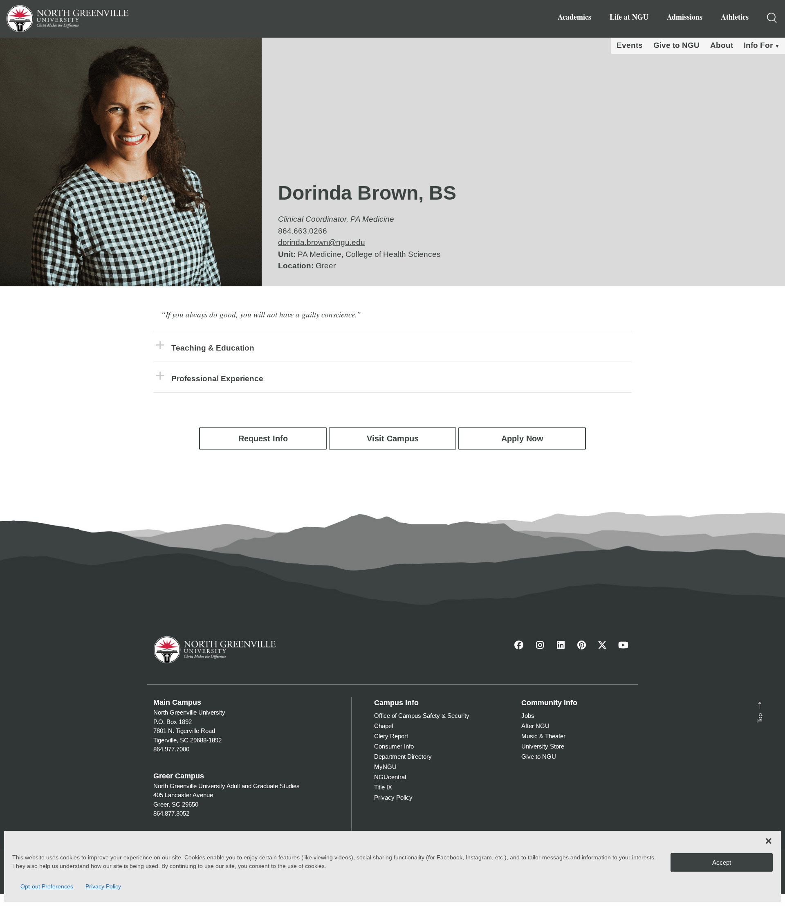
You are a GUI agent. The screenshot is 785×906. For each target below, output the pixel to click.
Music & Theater (543, 736)
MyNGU (385, 767)
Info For (758, 45)
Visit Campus (393, 438)
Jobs (527, 716)
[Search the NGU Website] (772, 19)
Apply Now (522, 438)
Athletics (735, 16)
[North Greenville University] (67, 17)
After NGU (535, 726)
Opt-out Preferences (46, 886)
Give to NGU (676, 45)
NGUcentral (390, 777)
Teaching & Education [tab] (212, 348)
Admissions (684, 16)
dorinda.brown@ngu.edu (321, 242)
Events (630, 45)
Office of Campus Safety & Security (421, 716)
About (721, 45)
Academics (574, 16)
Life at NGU (629, 16)
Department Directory (403, 756)
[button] (769, 841)
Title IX (383, 787)
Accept (721, 862)
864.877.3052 (171, 813)
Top (758, 711)
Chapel (383, 726)
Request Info (263, 438)
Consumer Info (394, 746)
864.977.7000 (171, 749)
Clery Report (391, 736)
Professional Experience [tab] (217, 378)
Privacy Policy (103, 886)
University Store (542, 746)
